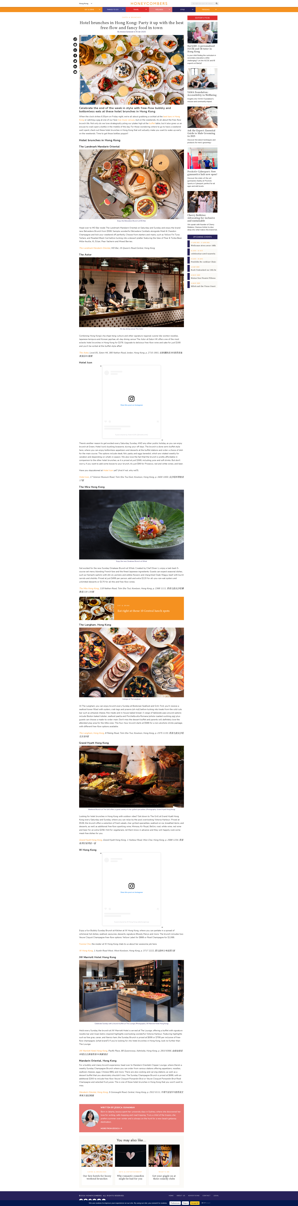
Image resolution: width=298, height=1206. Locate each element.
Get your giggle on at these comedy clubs (164, 1177)
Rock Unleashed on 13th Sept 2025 (207, 270)
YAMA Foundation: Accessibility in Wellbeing (202, 94)
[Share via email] (75, 72)
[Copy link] (75, 39)
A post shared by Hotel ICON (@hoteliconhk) (131, 435)
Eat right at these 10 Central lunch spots (143, 611)
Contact (207, 1196)
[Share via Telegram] (75, 45)
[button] (100, 9)
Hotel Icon (108, 470)
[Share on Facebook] (75, 55)
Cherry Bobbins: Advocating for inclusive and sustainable (201, 218)
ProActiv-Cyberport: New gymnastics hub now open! (202, 173)
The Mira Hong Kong (89, 588)
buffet (152, 123)
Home (171, 1196)
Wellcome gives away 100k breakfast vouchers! (213, 245)
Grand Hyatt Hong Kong (90, 840)
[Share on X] (75, 61)
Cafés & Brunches (131, 17)
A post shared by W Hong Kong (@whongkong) (131, 922)
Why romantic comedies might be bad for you (130, 1177)
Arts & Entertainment (130, 1172)
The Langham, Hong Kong (91, 733)
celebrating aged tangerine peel (206, 253)
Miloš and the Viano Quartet (204, 286)
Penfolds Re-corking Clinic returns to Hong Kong (214, 261)
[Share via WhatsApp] (75, 50)
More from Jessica (110, 1128)
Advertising (194, 1196)
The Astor (83, 352)
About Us (181, 1196)
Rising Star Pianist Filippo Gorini (206, 278)
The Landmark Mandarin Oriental (94, 248)
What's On (164, 1172)
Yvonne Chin (85, 944)
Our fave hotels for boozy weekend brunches (97, 1177)
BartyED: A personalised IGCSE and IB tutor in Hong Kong (201, 48)
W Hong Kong (86, 950)
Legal (216, 1196)
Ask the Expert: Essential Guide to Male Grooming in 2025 (201, 133)
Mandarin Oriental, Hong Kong (93, 1092)
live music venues (126, 119)
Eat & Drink (124, 606)
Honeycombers (94, 1195)
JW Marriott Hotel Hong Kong (93, 1050)
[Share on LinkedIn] (75, 66)
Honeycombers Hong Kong (149, 3)
